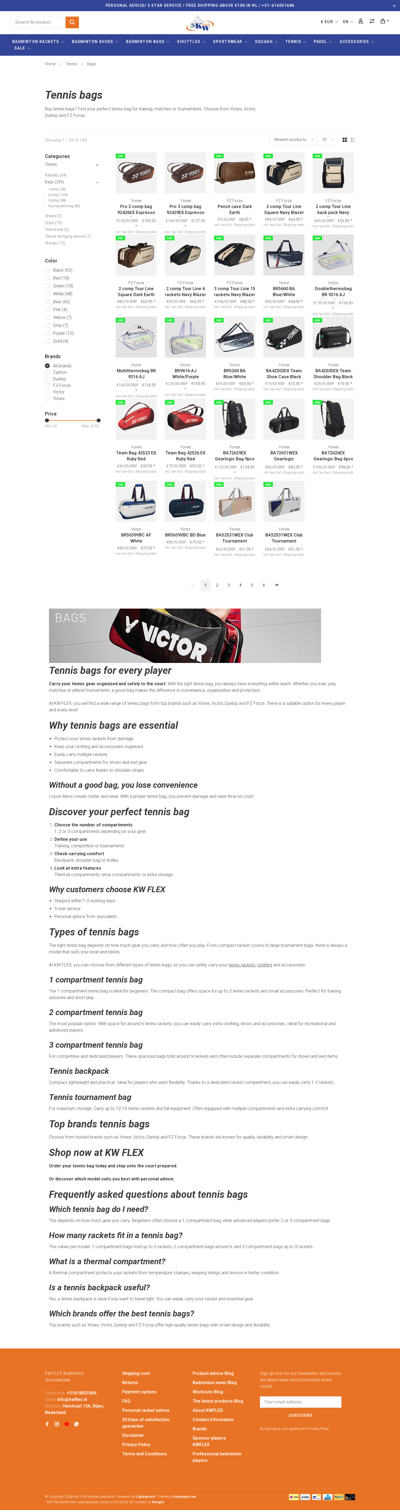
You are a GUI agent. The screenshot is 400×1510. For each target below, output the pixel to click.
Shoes (53, 216)
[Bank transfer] (305, 1498)
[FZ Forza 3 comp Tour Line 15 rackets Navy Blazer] (234, 255)
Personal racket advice (146, 1410)
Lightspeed (145, 1497)
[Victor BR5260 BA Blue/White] (234, 338)
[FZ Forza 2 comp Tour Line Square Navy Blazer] (283, 173)
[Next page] (276, 585)
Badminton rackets (35, 41)
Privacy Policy (136, 1444)
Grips (53, 223)
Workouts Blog (208, 1391)
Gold (60, 341)
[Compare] (373, 22)
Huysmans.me (184, 1497)
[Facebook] (47, 1424)
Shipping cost (136, 1373)
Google (158, 1502)
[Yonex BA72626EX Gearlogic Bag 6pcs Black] (333, 420)
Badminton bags (145, 41)
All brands (62, 365)
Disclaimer (133, 1435)
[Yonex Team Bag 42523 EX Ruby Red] (136, 420)
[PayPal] (339, 1498)
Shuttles (188, 41)
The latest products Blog (218, 1401)
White (62, 293)
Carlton (60, 372)
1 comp (57, 189)
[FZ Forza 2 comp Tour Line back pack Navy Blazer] (333, 173)
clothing (264, 965)
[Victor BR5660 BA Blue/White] (283, 255)
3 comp (57, 200)
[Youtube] (66, 1424)
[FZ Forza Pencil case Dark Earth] (234, 173)
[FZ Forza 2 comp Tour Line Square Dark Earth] (136, 255)
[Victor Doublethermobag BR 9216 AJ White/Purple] (333, 255)
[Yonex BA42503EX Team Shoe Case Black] (283, 338)
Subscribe (301, 1415)
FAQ (126, 1401)
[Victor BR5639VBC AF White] (136, 502)
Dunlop (59, 379)
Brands (200, 1428)
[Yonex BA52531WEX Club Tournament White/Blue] (283, 502)
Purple (63, 333)
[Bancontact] (316, 1498)
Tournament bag (64, 206)
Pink (60, 309)
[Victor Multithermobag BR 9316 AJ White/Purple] (136, 338)
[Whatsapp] (76, 1424)
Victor (58, 392)
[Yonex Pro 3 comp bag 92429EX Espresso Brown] (185, 173)
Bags (91, 64)
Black (62, 270)
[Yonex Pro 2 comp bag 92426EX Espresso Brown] (136, 173)
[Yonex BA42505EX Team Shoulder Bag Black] (333, 338)
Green (63, 286)
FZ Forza (61, 385)
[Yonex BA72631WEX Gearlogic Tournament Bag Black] (283, 420)
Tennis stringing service (68, 236)
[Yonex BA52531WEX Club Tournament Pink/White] (234, 502)
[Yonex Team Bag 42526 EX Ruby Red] (185, 420)
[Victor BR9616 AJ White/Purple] (185, 338)
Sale (19, 48)
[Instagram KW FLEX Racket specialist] (57, 1424)
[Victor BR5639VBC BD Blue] (185, 502)
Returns (130, 1382)
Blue (61, 301)
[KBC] (328, 1498)
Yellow (62, 317)
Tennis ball (57, 229)
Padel (320, 41)
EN (346, 22)
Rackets (56, 175)
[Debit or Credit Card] (350, 1498)
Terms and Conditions (144, 1453)
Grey (60, 325)
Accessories (354, 41)
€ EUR (327, 22)
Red (61, 278)
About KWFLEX (208, 1410)
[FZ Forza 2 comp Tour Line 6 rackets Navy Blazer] (185, 255)
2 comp (58, 195)
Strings (55, 243)
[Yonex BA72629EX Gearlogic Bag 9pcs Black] (234, 420)
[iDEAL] (294, 1498)
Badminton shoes (92, 41)
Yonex (59, 398)
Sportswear (227, 41)
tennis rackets (242, 965)
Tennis (293, 41)
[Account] (361, 22)
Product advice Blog (213, 1373)
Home (50, 64)
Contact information (213, 1419)
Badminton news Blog (215, 1382)
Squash (264, 41)
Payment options (139, 1391)
